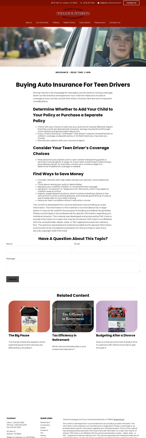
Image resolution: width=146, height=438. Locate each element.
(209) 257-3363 (89, 3)
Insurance (44, 430)
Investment (45, 425)
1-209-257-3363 (18, 423)
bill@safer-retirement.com (110, 3)
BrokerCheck (119, 419)
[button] (29, 22)
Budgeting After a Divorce (115, 335)
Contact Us (131, 3)
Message (10, 258)
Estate (43, 428)
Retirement (45, 422)
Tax (41, 433)
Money (43, 435)
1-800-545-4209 (20, 425)
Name (9, 244)
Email (77, 244)
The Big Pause (19, 335)
